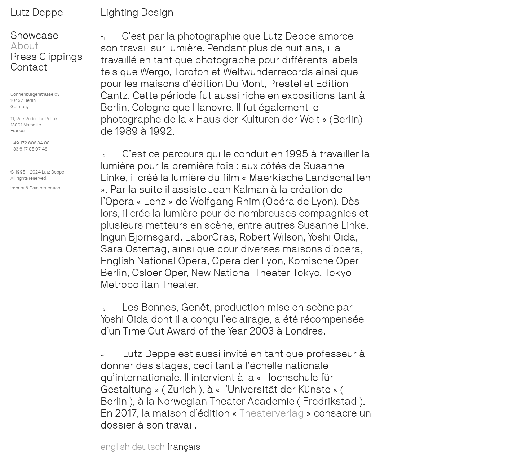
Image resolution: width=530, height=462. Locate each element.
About (24, 45)
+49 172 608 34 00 (30, 142)
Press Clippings (46, 56)
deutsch (148, 446)
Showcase (34, 35)
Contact (28, 66)
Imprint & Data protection (35, 187)
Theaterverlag (271, 413)
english (115, 446)
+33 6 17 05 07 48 (28, 149)
